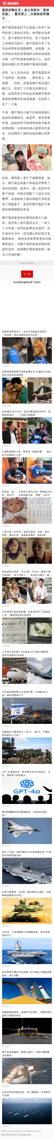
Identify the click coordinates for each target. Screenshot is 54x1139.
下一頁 (27, 274)
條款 (21, 1135)
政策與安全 (13, 1135)
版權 (29, 1135)
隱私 (25, 1135)
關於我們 (5, 1135)
